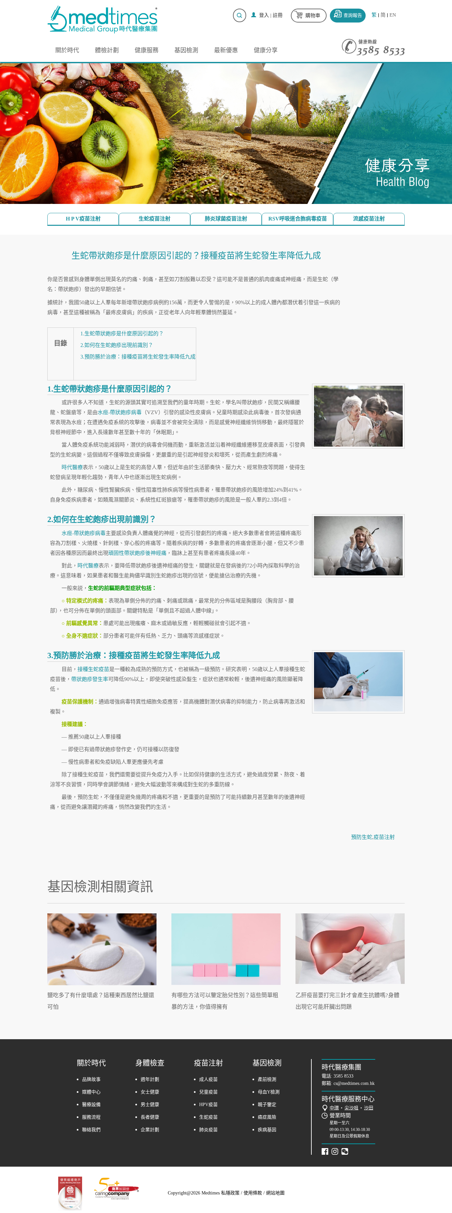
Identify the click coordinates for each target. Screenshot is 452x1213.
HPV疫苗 (208, 1104)
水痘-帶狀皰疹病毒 (120, 412)
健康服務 (146, 50)
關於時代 (67, 50)
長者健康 (150, 1117)
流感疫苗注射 (369, 218)
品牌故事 (91, 1079)
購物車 (312, 15)
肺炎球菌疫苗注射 (226, 218)
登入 (264, 15)
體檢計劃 (107, 50)
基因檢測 (186, 50)
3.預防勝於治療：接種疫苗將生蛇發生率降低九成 (138, 357)
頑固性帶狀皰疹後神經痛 (137, 553)
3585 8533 (343, 1076)
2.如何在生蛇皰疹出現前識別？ (116, 345)
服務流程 (91, 1117)
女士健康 (150, 1092)
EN (392, 15)
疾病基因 (267, 1129)
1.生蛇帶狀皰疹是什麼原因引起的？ (122, 333)
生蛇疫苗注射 (154, 218)
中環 (334, 1107)
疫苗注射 (384, 837)
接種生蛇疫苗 (93, 669)
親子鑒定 (267, 1104)
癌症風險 (267, 1117)
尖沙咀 (351, 1107)
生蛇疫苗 (208, 1117)
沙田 (368, 1107)
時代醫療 (72, 467)
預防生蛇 (361, 837)
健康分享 (266, 50)
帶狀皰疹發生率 (89, 679)
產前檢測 (267, 1079)
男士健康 (150, 1104)
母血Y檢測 (269, 1092)
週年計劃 (150, 1079)
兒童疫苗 (208, 1092)
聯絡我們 (91, 1129)
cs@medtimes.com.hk (354, 1083)
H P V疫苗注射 (83, 218)
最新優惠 (226, 50)
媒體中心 (91, 1092)
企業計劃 (150, 1129)
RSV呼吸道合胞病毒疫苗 (297, 218)
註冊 (278, 15)
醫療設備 (91, 1104)
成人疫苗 (208, 1079)
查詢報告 (352, 15)
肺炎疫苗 (208, 1129)
